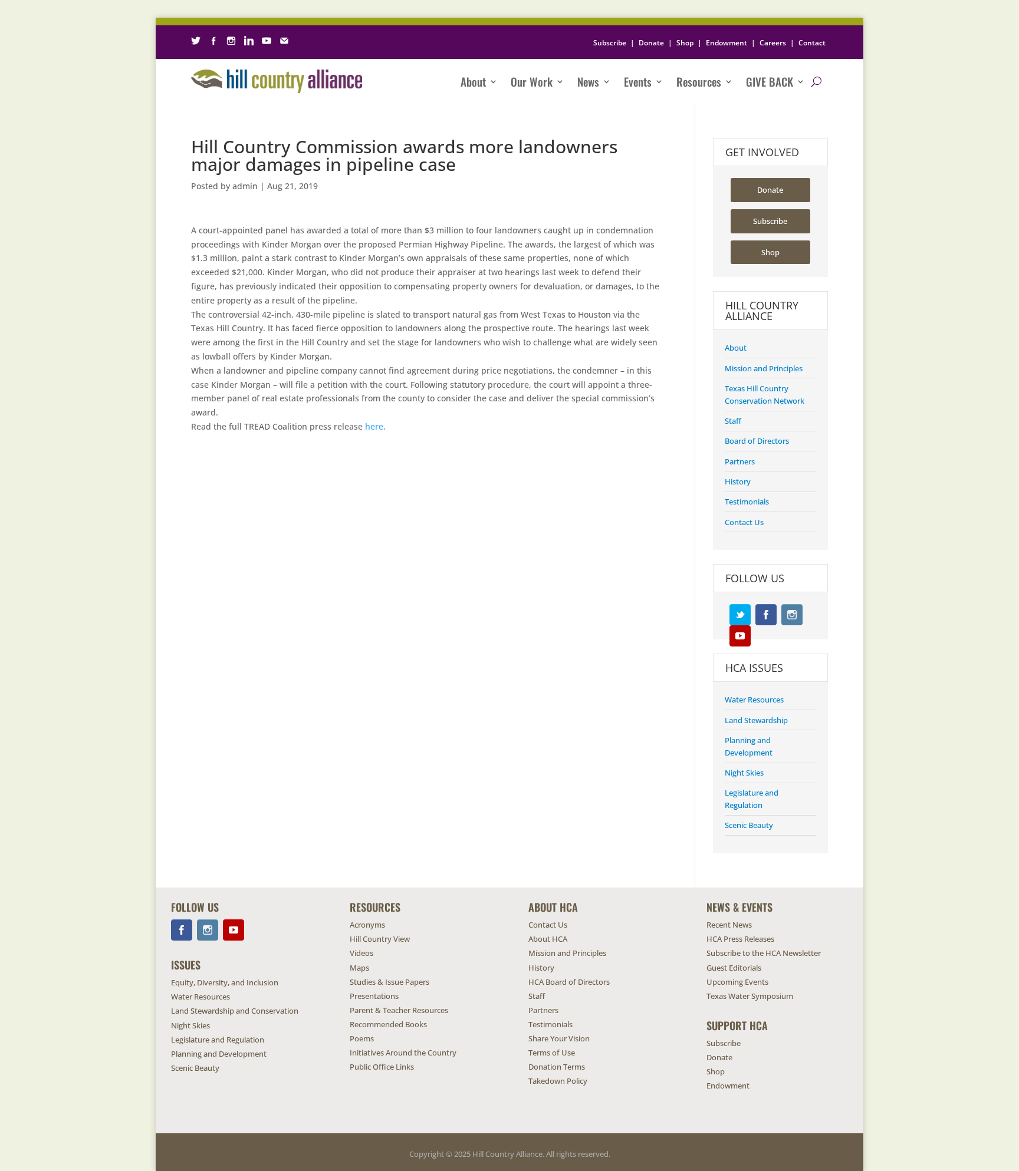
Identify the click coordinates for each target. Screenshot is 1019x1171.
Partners (740, 461)
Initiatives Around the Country (403, 1052)
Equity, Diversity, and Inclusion (224, 982)
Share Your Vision (559, 1038)
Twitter (740, 614)
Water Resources (754, 699)
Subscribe (609, 43)
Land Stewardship (756, 720)
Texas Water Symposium (749, 996)
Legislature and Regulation (217, 1039)
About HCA (547, 938)
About (473, 81)
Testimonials (747, 501)
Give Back (769, 81)
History (738, 481)
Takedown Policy (557, 1081)
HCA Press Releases (740, 938)
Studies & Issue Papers (389, 982)
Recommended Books (388, 1024)
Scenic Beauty (749, 825)
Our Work (532, 81)
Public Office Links (382, 1066)
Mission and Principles (764, 368)
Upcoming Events (737, 982)
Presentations (374, 996)
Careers (773, 43)
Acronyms (367, 924)
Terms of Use (551, 1052)
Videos (361, 953)
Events (638, 81)
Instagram (792, 614)
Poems (362, 1038)
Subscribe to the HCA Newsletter (763, 953)
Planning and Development (219, 1053)
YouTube (740, 635)
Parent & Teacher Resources (399, 1010)
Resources (698, 81)
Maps (359, 967)
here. (376, 426)
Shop (684, 43)
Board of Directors (757, 441)
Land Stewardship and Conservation (234, 1010)
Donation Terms (556, 1066)
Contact (812, 43)
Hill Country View (380, 938)
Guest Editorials (733, 967)
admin (245, 186)
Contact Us (744, 522)
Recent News (729, 924)
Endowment (726, 43)
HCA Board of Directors (569, 982)
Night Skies (744, 772)
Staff (733, 420)
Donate (651, 43)
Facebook (766, 614)
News (588, 81)
